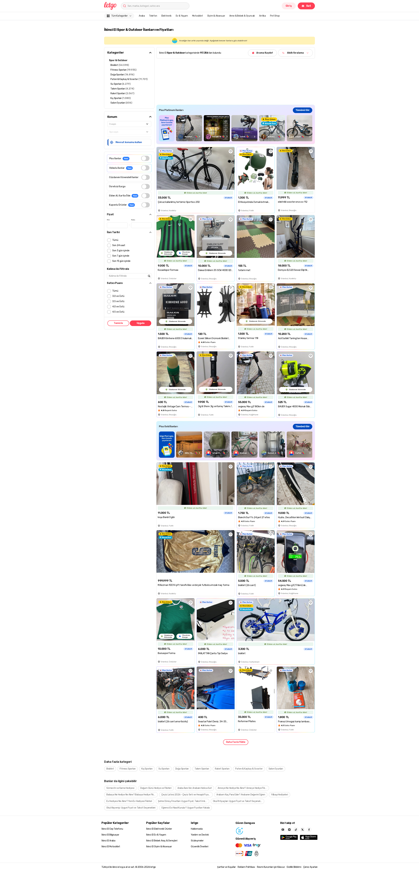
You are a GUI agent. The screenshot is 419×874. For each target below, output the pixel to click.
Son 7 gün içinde (120, 255)
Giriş (289, 5)
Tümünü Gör (302, 110)
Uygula (141, 323)
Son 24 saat (118, 245)
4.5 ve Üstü (118, 311)
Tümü (115, 240)
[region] (235, 128)
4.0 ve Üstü (118, 306)
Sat (308, 5)
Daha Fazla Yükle (235, 742)
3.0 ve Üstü (118, 296)
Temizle (118, 323)
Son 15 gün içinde (121, 261)
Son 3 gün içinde (120, 250)
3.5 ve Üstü (118, 301)
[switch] (145, 158)
